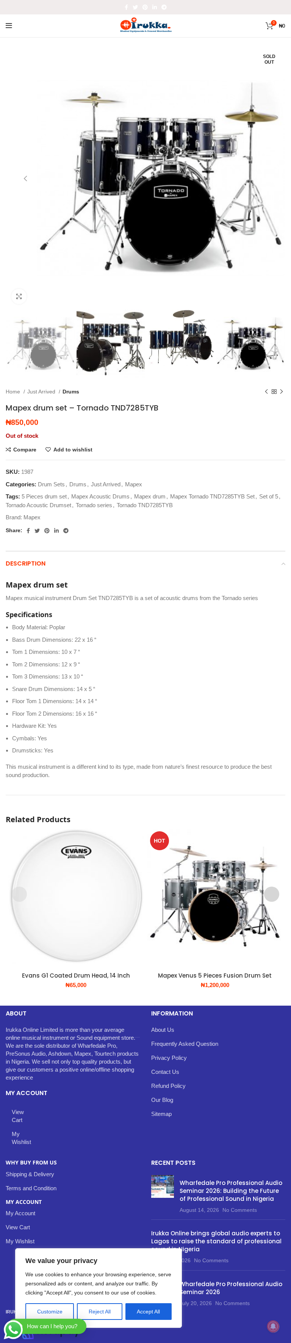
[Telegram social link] (164, 7)
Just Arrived (42, 392)
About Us (162, 1029)
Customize (50, 1312)
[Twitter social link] (135, 7)
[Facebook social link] (126, 7)
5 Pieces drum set (44, 496)
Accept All (148, 1312)
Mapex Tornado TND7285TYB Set (212, 496)
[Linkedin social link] (154, 7)
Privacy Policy (169, 1058)
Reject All (100, 1312)
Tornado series (94, 505)
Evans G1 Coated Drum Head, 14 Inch (76, 975)
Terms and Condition (31, 1188)
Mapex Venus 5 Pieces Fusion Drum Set (215, 975)
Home (14, 392)
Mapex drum (150, 496)
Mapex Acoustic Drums (100, 496)
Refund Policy (168, 1086)
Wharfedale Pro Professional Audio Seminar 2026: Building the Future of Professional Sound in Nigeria (231, 1191)
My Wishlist (21, 1138)
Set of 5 (268, 496)
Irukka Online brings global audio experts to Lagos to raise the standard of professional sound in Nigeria (216, 1241)
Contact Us (165, 1072)
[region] (98, 1288)
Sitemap (161, 1114)
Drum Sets (51, 484)
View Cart (18, 1116)
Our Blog (162, 1100)
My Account (20, 1213)
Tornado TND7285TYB (145, 505)
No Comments (239, 1210)
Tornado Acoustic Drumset (38, 505)
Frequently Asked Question (184, 1044)
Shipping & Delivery (30, 1174)
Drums (71, 392)
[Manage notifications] (273, 1326)
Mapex (133, 484)
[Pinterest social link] (145, 7)
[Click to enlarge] (19, 296)
